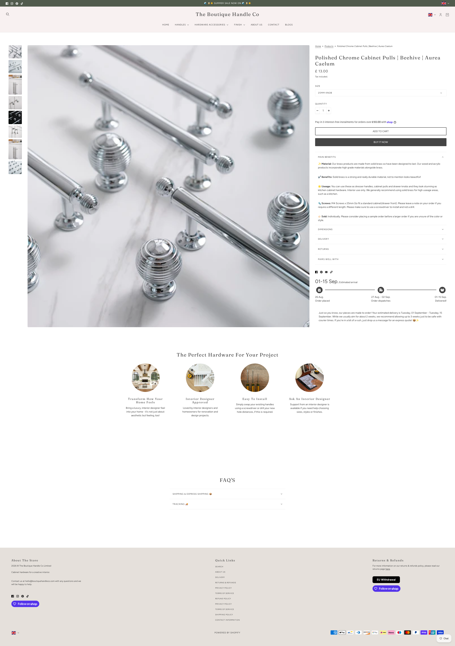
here (388, 569)
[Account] (441, 15)
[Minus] (317, 110)
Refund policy (223, 598)
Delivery (220, 577)
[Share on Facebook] (316, 272)
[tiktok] (22, 3)
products (329, 46)
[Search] (8, 14)
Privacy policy (223, 604)
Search (219, 566)
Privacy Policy (223, 588)
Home (318, 46)
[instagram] (12, 3)
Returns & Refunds (225, 582)
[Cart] (447, 15)
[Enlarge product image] (168, 186)
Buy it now (381, 142)
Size (317, 86)
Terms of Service (224, 593)
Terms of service (224, 609)
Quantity (321, 104)
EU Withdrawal (386, 579)
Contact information (227, 620)
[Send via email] (326, 272)
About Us (220, 572)
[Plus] (328, 110)
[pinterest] (17, 3)
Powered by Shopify (227, 632)
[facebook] (7, 3)
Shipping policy (224, 614)
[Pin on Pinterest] (321, 272)
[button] (331, 272)
